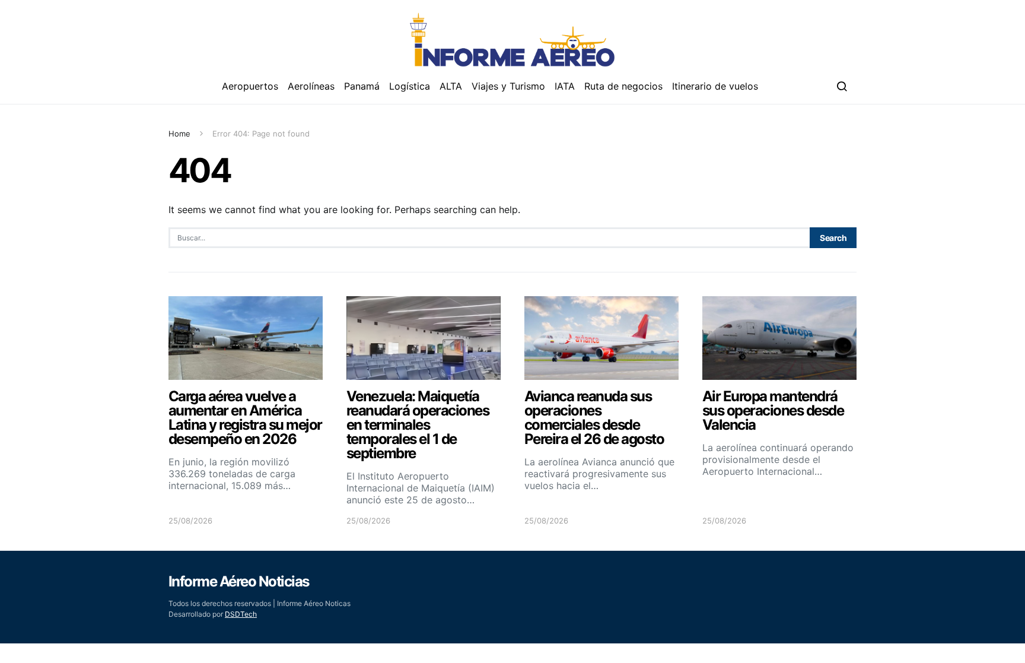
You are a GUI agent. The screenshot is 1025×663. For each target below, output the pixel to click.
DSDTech (241, 614)
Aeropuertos (250, 86)
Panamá (362, 86)
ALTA (451, 86)
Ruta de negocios (623, 86)
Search (833, 238)
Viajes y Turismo (508, 86)
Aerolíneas (311, 86)
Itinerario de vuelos (715, 86)
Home (179, 133)
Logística (409, 86)
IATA (565, 86)
